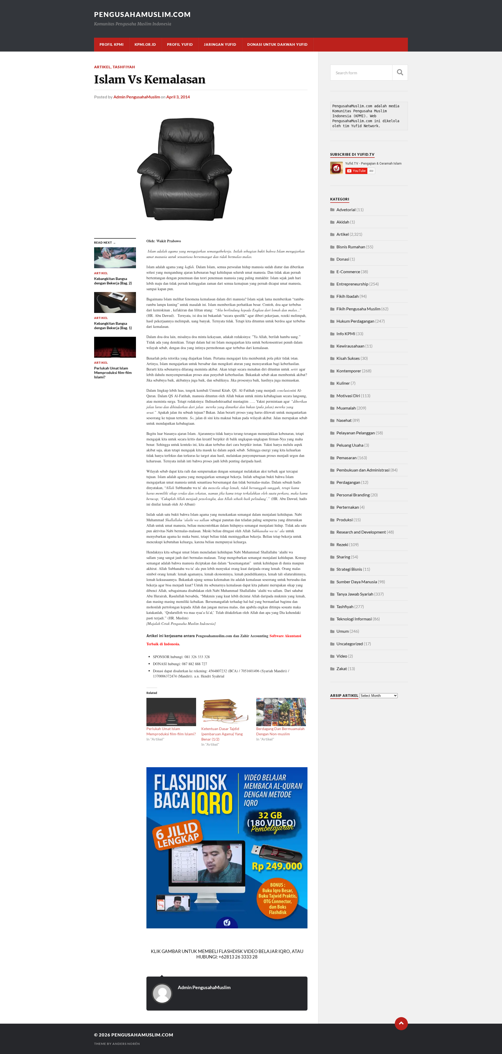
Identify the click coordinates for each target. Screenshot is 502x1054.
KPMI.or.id (145, 44)
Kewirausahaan (350, 345)
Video (341, 655)
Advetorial (346, 209)
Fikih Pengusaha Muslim (358, 308)
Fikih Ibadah (347, 296)
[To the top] (401, 1023)
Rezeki (342, 544)
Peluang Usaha (349, 444)
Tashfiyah (124, 67)
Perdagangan (348, 482)
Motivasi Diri (348, 395)
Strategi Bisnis (349, 569)
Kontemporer (348, 370)
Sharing (343, 556)
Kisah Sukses (348, 358)
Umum (342, 631)
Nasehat (344, 420)
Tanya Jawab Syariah (354, 593)
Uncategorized (349, 643)
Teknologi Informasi (354, 618)
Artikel (102, 67)
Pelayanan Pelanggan (355, 432)
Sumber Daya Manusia (356, 581)
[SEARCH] (400, 73)
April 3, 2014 (178, 96)
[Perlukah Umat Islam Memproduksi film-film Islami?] (171, 712)
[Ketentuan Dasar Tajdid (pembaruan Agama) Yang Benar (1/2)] (226, 712)
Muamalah (346, 407)
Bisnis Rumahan (350, 246)
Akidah (342, 221)
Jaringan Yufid (220, 44)
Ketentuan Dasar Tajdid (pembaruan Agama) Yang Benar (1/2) (222, 733)
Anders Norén (126, 1044)
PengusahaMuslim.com (142, 14)
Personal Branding (353, 494)
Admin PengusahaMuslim (136, 96)
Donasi (342, 258)
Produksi (344, 519)
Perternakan (347, 506)
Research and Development (361, 531)
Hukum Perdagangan (355, 320)
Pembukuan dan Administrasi (363, 469)
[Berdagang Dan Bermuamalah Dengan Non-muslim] (281, 712)
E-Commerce (348, 271)
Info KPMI (345, 333)
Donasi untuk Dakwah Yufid (277, 44)
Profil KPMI (112, 44)
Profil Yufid (180, 44)
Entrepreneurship (352, 283)
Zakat (341, 668)
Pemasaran (346, 457)
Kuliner (343, 382)
